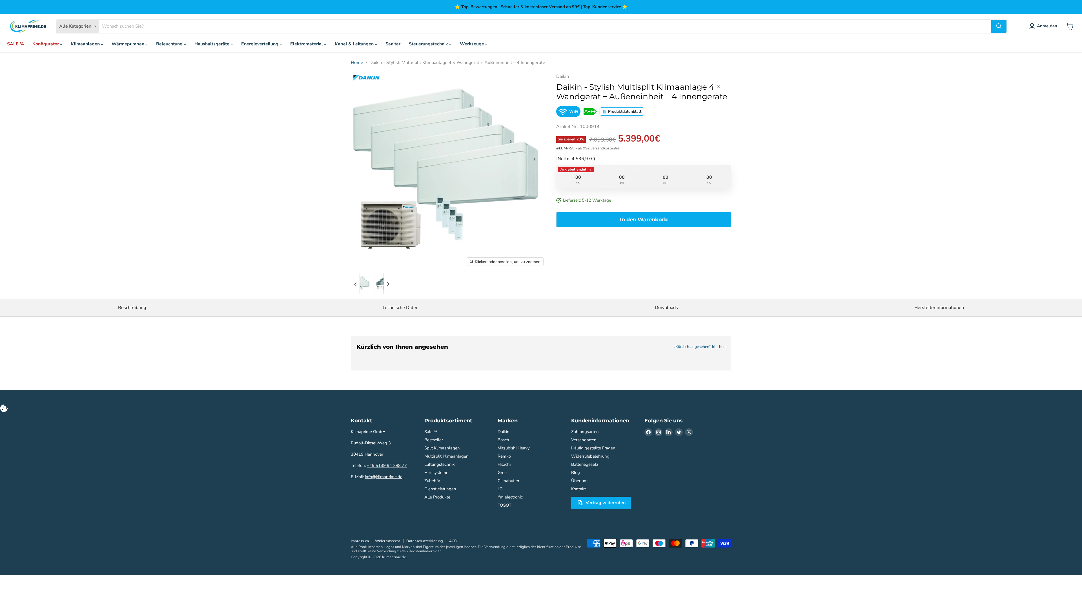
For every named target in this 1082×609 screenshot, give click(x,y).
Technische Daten (400, 307)
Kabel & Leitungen (355, 44)
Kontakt (578, 489)
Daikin (503, 431)
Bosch (503, 440)
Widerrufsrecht (387, 541)
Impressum (360, 541)
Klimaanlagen (86, 44)
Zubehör (432, 481)
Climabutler (508, 481)
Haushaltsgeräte (212, 44)
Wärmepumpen (128, 44)
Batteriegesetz (584, 464)
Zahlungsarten (585, 431)
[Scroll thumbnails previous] (355, 283)
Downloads (666, 307)
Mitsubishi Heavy (514, 448)
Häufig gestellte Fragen (593, 448)
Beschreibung (132, 307)
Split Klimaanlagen (442, 448)
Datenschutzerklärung (424, 541)
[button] (361, 284)
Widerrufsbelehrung (590, 456)
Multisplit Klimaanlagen (446, 456)
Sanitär (392, 44)
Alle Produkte (437, 497)
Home (357, 62)
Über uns (579, 481)
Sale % (431, 431)
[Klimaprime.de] (28, 26)
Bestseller (433, 440)
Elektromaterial (307, 44)
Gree (502, 472)
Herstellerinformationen (939, 307)
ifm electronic (510, 497)
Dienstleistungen (440, 489)
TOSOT (504, 505)
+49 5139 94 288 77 (387, 465)
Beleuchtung (170, 44)
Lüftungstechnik (439, 464)
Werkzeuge (472, 44)
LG (500, 489)
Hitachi (504, 464)
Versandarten (584, 440)
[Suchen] (998, 26)
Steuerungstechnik (429, 44)
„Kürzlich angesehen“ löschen (700, 347)
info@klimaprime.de (383, 477)
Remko (504, 456)
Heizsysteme (436, 472)
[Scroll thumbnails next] (388, 283)
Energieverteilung (260, 44)
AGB (453, 541)
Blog (575, 472)
